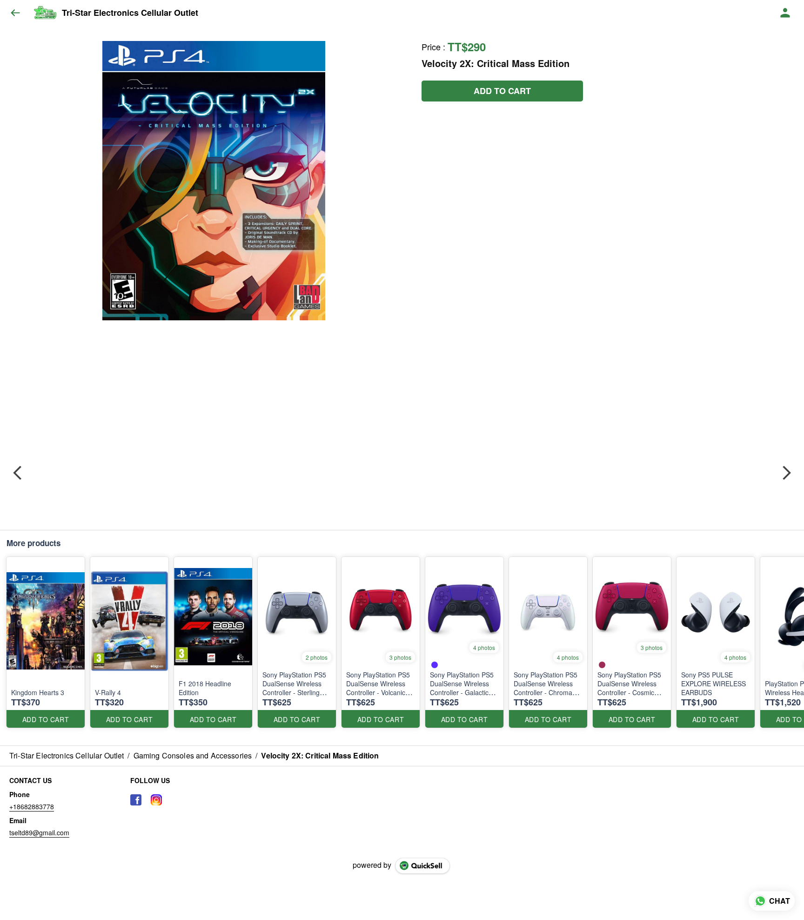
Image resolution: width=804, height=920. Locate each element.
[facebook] (135, 799)
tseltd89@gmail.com (39, 832)
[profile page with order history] (785, 13)
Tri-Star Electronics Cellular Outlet (130, 13)
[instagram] (156, 799)
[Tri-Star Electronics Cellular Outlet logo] (45, 13)
